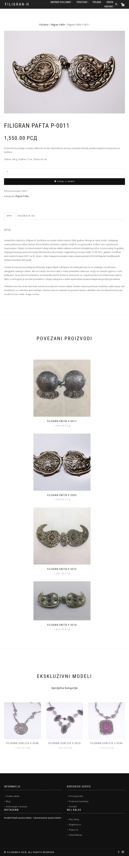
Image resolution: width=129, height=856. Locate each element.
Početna (43, 24)
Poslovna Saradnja (78, 801)
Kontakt (108, 6)
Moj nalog (74, 819)
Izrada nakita (12, 796)
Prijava (97, 2)
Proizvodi (82, 2)
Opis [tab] (9, 215)
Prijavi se (73, 829)
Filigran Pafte (58, 24)
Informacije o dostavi (16, 806)
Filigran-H (17, 4)
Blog (8, 801)
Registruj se (75, 824)
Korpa (110, 2)
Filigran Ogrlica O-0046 (64, 743)
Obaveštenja (75, 834)
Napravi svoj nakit (61, 2)
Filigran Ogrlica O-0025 (22, 743)
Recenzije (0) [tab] (26, 215)
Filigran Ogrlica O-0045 (106, 743)
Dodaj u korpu (66, 181)
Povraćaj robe (76, 796)
